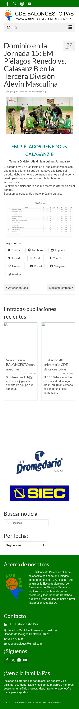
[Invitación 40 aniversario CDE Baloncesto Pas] (58, 339)
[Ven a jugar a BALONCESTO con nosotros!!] (20, 339)
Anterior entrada (18, 288)
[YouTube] (29, 3)
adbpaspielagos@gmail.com (24, 643)
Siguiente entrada (60, 288)
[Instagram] (22, 3)
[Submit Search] (7, 522)
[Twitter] (14, 3)
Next (71, 381)
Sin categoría (38, 91)
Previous (7, 381)
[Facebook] (7, 3)
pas (12, 91)
